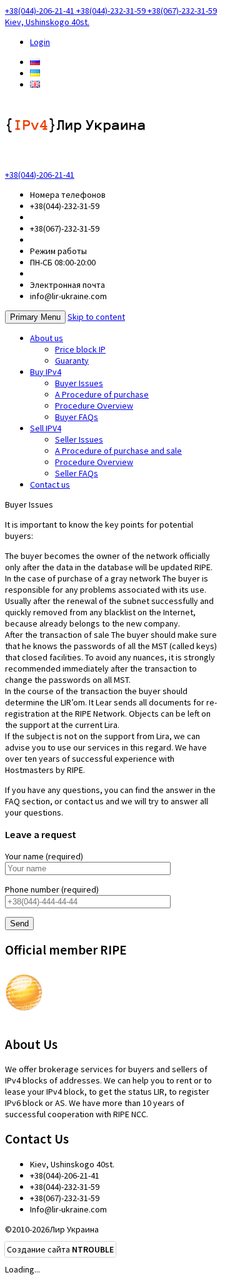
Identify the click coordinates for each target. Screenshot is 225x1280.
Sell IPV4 (45, 428)
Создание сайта (60, 1249)
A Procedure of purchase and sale (118, 450)
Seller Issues (79, 439)
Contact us (50, 484)
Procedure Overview (94, 405)
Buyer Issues (79, 383)
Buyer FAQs (76, 416)
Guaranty (72, 360)
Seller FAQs (76, 473)
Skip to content (96, 316)
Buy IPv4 (45, 371)
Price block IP (80, 349)
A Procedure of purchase (102, 394)
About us (46, 338)
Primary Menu (35, 317)
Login (40, 42)
